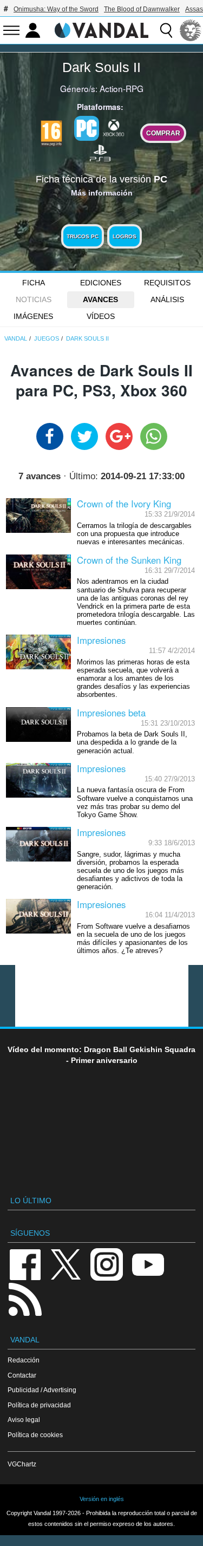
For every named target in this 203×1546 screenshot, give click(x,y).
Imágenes (33, 316)
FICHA (33, 282)
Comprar (163, 132)
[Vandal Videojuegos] (102, 29)
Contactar (22, 1375)
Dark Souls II (101, 67)
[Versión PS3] (100, 152)
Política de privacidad (39, 1404)
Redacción (24, 1360)
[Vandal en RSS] (25, 1298)
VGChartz (22, 1463)
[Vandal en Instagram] (106, 1263)
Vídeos (101, 316)
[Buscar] (166, 30)
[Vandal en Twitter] (66, 1263)
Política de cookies (35, 1434)
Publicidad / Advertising (42, 1389)
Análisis (167, 299)
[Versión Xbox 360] (113, 127)
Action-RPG (121, 88)
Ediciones (100, 282)
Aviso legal (24, 1419)
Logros (124, 236)
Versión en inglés (102, 1499)
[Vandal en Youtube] (147, 1263)
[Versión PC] (86, 128)
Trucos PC (83, 236)
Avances (100, 299)
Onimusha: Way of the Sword (56, 9)
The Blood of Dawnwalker (142, 9)
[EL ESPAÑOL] (190, 30)
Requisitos (167, 282)
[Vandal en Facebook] (25, 1263)
